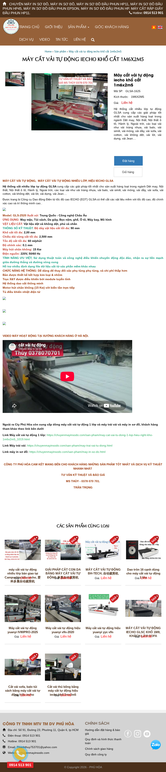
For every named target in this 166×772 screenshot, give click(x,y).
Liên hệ (80, 39)
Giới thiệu (53, 26)
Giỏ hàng (128, 172)
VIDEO (44, 39)
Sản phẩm (77, 26)
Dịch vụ (26, 39)
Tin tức (62, 39)
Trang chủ (29, 26)
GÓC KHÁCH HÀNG (112, 26)
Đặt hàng (128, 161)
